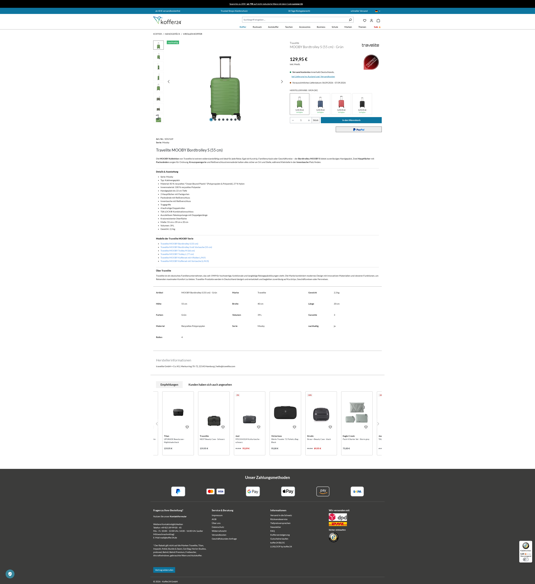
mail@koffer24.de (168, 537)
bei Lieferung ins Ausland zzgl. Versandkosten (313, 76)
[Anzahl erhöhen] (309, 120)
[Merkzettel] (364, 20)
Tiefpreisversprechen (280, 523)
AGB (214, 519)
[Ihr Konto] (371, 20)
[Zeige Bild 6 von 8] (231, 119)
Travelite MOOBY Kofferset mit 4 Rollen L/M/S (183, 257)
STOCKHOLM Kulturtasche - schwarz (247, 440)
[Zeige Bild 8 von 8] (239, 119)
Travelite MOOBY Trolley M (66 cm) (177, 250)
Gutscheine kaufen (279, 538)
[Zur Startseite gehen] (167, 20)
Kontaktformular (178, 516)
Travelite (294, 42)
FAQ (272, 531)
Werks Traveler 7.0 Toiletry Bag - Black (285, 440)
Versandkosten (219, 534)
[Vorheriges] (168, 81)
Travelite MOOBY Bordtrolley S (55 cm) (179, 243)
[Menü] (530, 542)
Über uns (216, 523)
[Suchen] (350, 19)
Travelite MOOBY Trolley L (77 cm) (177, 254)
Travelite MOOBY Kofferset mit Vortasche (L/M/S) (184, 261)
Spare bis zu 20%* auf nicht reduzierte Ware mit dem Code (266, 4)
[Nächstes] (282, 81)
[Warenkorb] (378, 20)
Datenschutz (218, 527)
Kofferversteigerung (280, 534)
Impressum (217, 515)
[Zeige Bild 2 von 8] (215, 119)
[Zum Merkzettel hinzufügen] (187, 427)
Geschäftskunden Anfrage (224, 538)
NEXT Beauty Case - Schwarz (212, 439)
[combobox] (294, 19)
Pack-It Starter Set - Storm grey (356, 439)
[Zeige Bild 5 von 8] (227, 119)
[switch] (526, 559)
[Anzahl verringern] (293, 120)
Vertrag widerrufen (164, 570)
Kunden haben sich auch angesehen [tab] (210, 384)
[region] (218, 82)
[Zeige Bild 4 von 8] (223, 119)
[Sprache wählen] (377, 11)
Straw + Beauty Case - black (319, 439)
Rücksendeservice (278, 519)
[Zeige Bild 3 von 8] (219, 119)
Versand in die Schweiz (281, 515)
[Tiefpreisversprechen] (291, 54)
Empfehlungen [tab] (169, 384)
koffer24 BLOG (277, 542)
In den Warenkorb (351, 120)
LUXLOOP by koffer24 (281, 546)
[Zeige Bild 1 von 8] (211, 119)
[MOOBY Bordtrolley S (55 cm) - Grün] (225, 81)
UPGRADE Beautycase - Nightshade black (174, 440)
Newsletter (275, 527)
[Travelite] (370, 45)
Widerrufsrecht (219, 531)
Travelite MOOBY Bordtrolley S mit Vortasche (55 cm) (186, 247)
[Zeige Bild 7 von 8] (235, 119)
